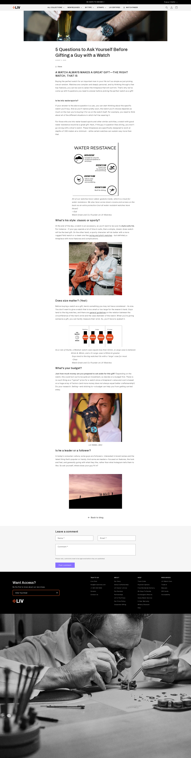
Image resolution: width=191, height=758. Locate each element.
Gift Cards (164, 591)
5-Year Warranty (143, 601)
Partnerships (118, 594)
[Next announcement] (127, 2)
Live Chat (94, 581)
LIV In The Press (119, 598)
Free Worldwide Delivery (146, 588)
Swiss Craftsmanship (121, 584)
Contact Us (94, 594)
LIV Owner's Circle (120, 588)
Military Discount (143, 604)
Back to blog (97, 517)
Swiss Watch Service (145, 598)
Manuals (164, 588)
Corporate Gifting (120, 604)
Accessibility (165, 594)
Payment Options (143, 584)
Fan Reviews (118, 591)
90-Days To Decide (144, 591)
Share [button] (60, 66)
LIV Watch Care (166, 581)
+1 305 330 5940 (96, 588)
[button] (166, 7)
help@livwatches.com (98, 584)
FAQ (139, 608)
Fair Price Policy (120, 601)
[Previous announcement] (63, 2)
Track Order (142, 581)
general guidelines (98, 312)
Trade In (164, 584)
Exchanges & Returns (145, 594)
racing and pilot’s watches (100, 235)
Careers (93, 591)
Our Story (117, 581)
